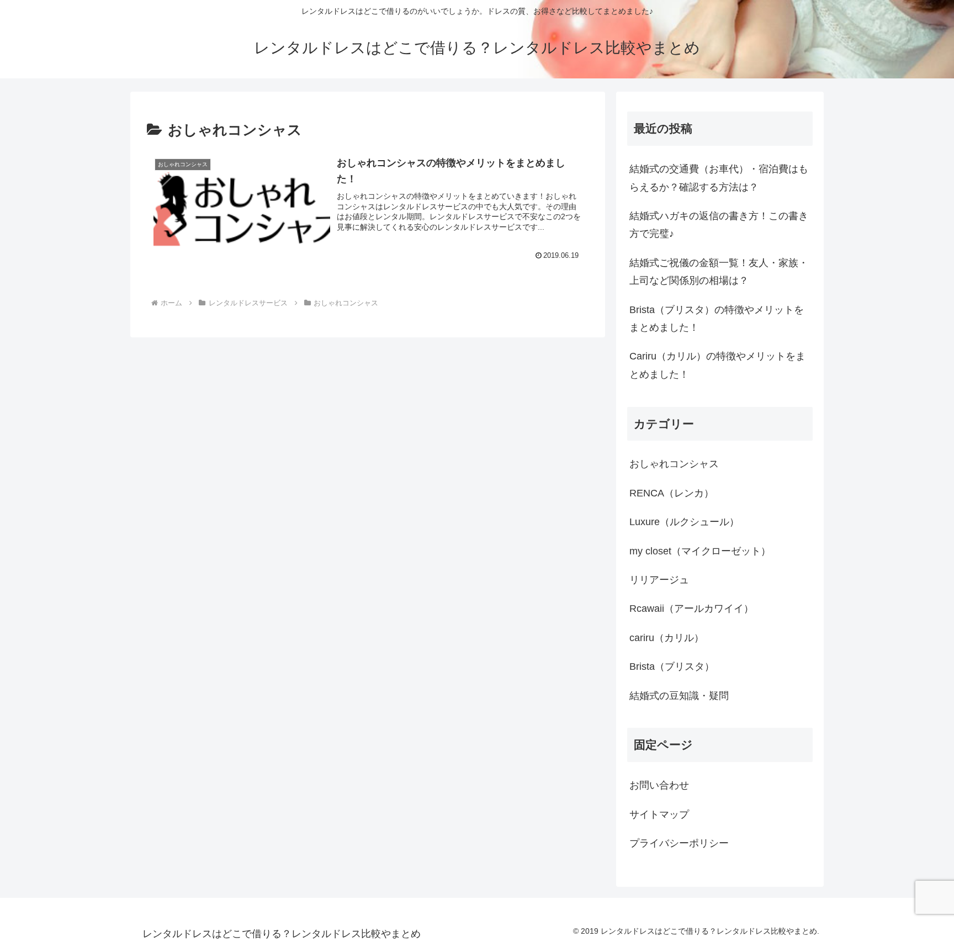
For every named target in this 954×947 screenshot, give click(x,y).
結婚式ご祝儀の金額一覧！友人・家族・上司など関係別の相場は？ (718, 271)
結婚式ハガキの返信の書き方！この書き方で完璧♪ (718, 224)
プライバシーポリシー (679, 843)
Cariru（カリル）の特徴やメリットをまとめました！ (717, 365)
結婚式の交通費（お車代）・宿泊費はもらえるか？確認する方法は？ (718, 177)
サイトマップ (659, 814)
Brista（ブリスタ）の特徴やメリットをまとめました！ (716, 318)
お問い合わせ (659, 785)
